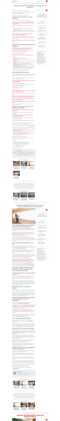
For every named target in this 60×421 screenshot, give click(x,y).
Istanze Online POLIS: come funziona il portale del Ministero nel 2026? (43, 31)
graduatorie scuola (39, 57)
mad (20, 186)
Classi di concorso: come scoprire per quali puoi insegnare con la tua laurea (42, 46)
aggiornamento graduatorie (40, 251)
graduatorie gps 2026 (39, 258)
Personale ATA (44, 258)
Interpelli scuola (27, 186)
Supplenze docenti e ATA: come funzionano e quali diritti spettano (43, 42)
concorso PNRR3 (44, 257)
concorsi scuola (23, 186)
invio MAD (43, 56)
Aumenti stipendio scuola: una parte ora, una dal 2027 (20, 365)
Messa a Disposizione (17, 186)
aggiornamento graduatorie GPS (30, 183)
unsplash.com (18, 147)
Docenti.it (17, 368)
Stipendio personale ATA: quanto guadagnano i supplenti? (20, 141)
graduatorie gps (39, 56)
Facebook (17, 145)
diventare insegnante (16, 183)
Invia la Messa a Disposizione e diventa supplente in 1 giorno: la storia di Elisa (23, 142)
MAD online (20, 183)
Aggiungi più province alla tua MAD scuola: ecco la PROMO (20, 143)
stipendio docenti (31, 186)
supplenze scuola (24, 183)
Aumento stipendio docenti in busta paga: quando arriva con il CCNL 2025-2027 (43, 34)
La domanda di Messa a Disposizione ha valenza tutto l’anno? (21, 144)
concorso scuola (44, 57)
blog (13, 368)
